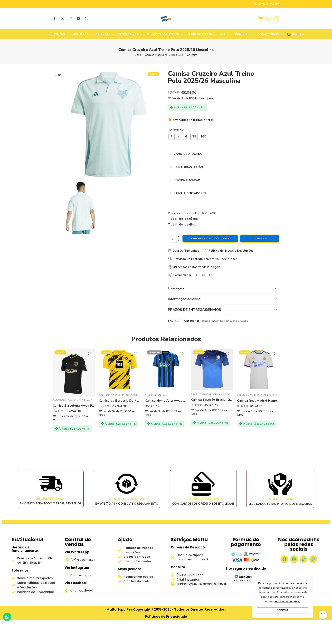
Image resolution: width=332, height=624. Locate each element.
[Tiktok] (303, 559)
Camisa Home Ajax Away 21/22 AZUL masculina (166, 400)
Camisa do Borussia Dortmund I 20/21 (120, 400)
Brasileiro (177, 55)
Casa (138, 55)
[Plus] (178, 237)
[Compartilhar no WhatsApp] (203, 275)
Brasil (195, 394)
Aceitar (282, 610)
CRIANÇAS (103, 34)
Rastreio (296, 34)
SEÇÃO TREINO (268, 34)
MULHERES (80, 34)
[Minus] (178, 241)
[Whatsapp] (313, 559)
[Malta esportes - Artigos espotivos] (166, 18)
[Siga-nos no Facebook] (54, 18)
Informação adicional (185, 299)
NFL (223, 34)
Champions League (271, 395)
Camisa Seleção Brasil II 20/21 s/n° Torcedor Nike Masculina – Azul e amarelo (212, 399)
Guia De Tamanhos (185, 251)
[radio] (171, 137)
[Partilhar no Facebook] (196, 275)
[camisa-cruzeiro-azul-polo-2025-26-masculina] (107, 124)
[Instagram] (294, 559)
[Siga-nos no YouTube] (78, 18)
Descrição (176, 288)
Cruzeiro (192, 55)
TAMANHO (176, 129)
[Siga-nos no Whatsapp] (87, 18)
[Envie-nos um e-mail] (62, 18)
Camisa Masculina (156, 55)
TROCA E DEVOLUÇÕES (127, 499)
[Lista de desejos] (58, 75)
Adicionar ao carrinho (210, 238)
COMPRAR (259, 238)
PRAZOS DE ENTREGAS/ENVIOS (194, 309)
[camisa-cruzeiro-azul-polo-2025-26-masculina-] (79, 207)
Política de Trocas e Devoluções (230, 251)
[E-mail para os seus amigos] (210, 275)
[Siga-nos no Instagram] (70, 18)
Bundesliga (133, 395)
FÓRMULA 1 (241, 34)
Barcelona (59, 400)
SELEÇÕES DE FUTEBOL (163, 34)
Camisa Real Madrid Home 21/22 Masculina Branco (258, 400)
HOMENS (59, 34)
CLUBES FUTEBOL (200, 34)
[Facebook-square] (284, 559)
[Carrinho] (260, 18)
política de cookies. (286, 601)
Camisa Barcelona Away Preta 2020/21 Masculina (74, 405)
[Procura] (276, 18)
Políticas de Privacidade (166, 616)
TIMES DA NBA (128, 34)
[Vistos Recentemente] (323, 615)
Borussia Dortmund (111, 395)
